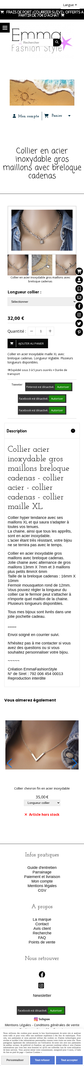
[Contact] (79, 297)
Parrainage (42, 872)
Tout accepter (69, 1060)
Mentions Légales (18, 1025)
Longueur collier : (24, 291)
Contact (42, 924)
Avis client (42, 928)
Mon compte (42, 881)
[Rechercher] (57, 42)
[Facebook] (79, 306)
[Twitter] (79, 323)
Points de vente (42, 942)
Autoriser (63, 387)
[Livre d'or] (79, 289)
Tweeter (17, 384)
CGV (42, 890)
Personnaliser (15, 1060)
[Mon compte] (79, 280)
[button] (70, 265)
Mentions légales (42, 886)
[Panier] (79, 271)
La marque (42, 919)
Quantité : (17, 331)
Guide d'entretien (42, 867)
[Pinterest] (79, 332)
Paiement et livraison (42, 877)
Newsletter (42, 995)
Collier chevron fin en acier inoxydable (42, 788)
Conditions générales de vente (56, 1025)
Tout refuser (42, 1060)
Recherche (42, 933)
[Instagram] (79, 315)
